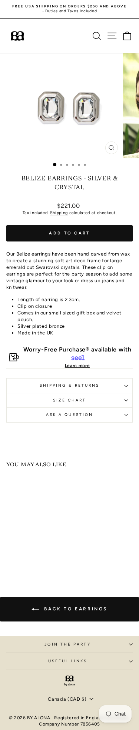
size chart (69, 400)
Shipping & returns (70, 385)
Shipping (59, 212)
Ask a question (69, 414)
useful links (67, 661)
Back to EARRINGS (74, 608)
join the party (67, 644)
